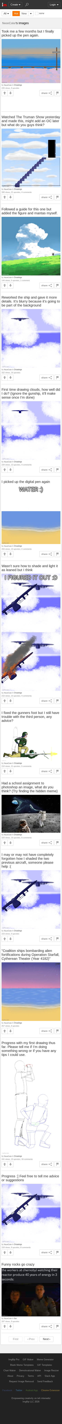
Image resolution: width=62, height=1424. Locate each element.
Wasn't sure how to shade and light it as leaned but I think (30, 568)
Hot (16, 13)
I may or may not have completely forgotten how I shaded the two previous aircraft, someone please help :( (28, 860)
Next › (46, 1339)
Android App (32, 1390)
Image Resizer (51, 1370)
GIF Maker (28, 1359)
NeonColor (9, 23)
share (44, 93)
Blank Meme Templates (22, 1365)
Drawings (18, 85)
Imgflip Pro (13, 1359)
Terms (31, 1376)
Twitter (19, 1390)
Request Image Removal (21, 1381)
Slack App (50, 1376)
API (39, 1376)
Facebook (7, 1390)
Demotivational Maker (30, 1370)
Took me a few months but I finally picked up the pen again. (28, 33)
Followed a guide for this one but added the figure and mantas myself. (30, 211)
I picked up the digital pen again (26, 482)
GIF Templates (44, 1365)
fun (15, 1318)
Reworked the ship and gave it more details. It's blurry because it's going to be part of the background (31, 301)
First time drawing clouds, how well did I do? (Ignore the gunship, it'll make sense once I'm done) (31, 393)
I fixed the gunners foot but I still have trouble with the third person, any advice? (30, 717)
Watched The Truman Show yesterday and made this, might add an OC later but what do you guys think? (31, 121)
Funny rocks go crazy (18, 1264)
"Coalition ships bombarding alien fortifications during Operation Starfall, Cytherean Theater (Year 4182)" (30, 954)
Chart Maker (9, 1370)
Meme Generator (45, 1359)
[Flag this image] (57, 93)
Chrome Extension (50, 1390)
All (5, 13)
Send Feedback (45, 1381)
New (24, 13)
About (10, 1376)
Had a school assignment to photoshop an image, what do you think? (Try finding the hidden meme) (30, 787)
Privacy (20, 1376)
